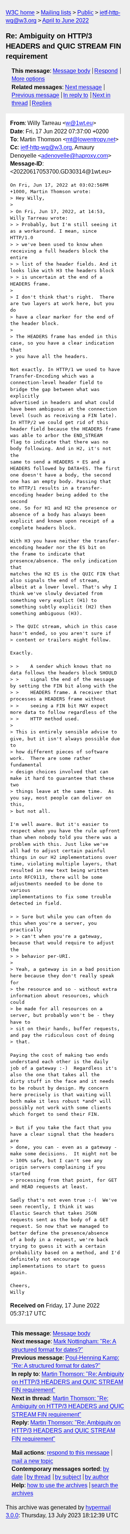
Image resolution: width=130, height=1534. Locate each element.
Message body (71, 71)
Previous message (35, 95)
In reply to (75, 95)
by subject (68, 1477)
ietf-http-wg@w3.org (46, 147)
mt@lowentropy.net (90, 139)
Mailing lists (56, 12)
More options (28, 79)
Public (85, 12)
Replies (42, 103)
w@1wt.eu (79, 123)
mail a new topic (32, 1461)
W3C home (20, 12)
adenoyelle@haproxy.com (74, 156)
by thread (39, 1477)
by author (97, 1477)
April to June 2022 (65, 20)
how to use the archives (57, 1485)
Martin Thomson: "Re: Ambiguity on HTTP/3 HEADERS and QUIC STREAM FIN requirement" (68, 1382)
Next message (83, 87)
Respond (106, 71)
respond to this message (78, 1453)
